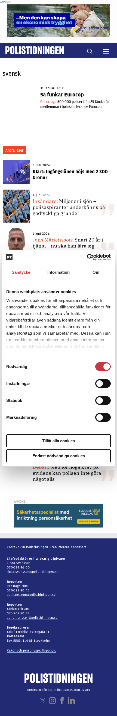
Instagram (52, 700)
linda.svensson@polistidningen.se (33, 572)
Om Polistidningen (34, 547)
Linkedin (71, 700)
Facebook (62, 700)
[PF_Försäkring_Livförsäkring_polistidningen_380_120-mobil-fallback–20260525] (58, 20)
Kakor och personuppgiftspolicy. (31, 650)
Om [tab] (96, 272)
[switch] (103, 383)
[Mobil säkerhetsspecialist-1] (58, 515)
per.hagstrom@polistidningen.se (31, 595)
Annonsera (79, 547)
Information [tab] (58, 272)
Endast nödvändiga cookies (58, 455)
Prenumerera (59, 547)
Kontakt (13, 547)
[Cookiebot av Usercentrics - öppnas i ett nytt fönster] (87, 257)
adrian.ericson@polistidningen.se (32, 618)
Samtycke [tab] (21, 272)
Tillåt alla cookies (58, 440)
